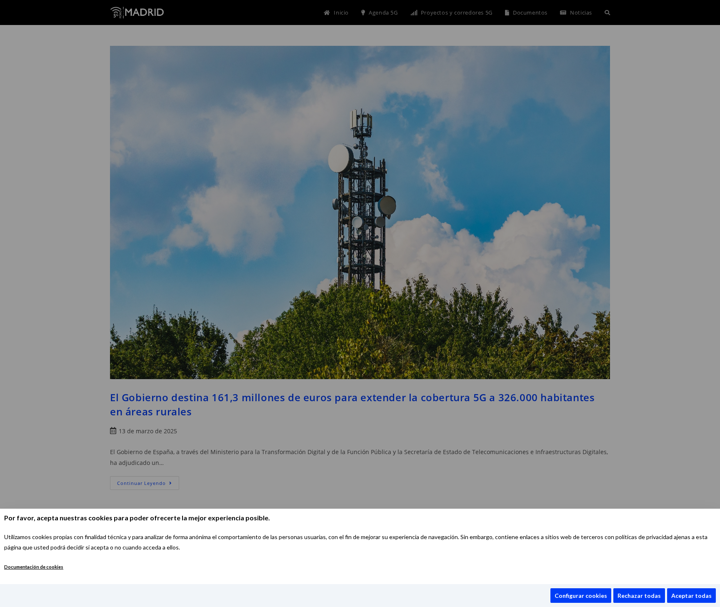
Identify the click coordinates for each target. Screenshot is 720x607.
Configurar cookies (581, 595)
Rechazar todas (639, 595)
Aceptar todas (691, 595)
